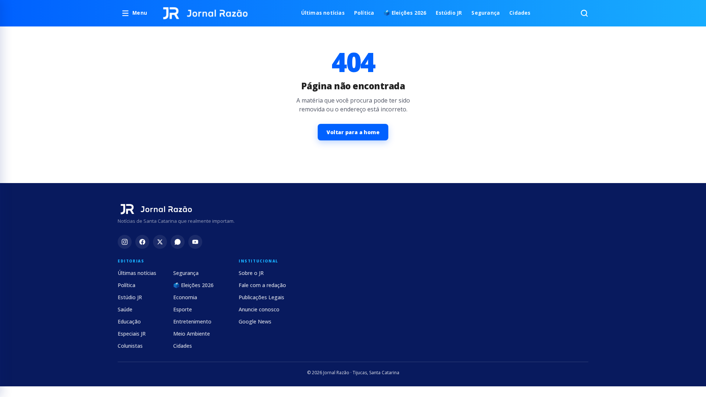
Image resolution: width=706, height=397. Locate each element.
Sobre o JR (251, 272)
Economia (185, 297)
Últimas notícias (323, 13)
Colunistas (130, 345)
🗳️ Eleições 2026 (405, 13)
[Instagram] (125, 242)
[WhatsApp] (178, 242)
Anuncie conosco (259, 309)
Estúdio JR (449, 13)
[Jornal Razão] (205, 13)
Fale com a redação (262, 285)
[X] (160, 242)
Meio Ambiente (191, 333)
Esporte (182, 309)
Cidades (519, 13)
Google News (255, 321)
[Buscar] (584, 13)
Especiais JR (132, 333)
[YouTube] (195, 242)
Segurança (485, 13)
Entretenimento (192, 321)
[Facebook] (142, 242)
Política (364, 13)
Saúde (125, 309)
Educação (129, 321)
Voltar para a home (353, 132)
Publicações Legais (261, 297)
